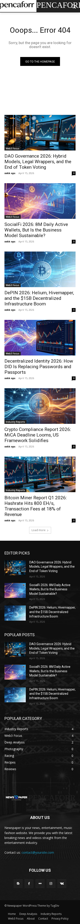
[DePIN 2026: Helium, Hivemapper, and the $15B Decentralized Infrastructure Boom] (40, 269)
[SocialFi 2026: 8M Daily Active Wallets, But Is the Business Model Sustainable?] (40, 201)
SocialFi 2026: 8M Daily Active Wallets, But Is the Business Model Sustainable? (36, 230)
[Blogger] (18, 883)
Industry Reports (15, 421)
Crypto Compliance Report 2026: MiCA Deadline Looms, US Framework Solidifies (37, 435)
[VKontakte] (62, 883)
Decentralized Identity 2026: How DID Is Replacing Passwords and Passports (38, 366)
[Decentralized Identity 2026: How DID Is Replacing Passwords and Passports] (40, 337)
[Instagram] (51, 883)
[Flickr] (40, 883)
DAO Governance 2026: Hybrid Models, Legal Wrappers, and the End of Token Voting (37, 161)
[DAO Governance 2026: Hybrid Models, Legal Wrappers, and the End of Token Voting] (40, 132)
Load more (39, 530)
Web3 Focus (12, 148)
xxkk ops (9, 173)
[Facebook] (29, 883)
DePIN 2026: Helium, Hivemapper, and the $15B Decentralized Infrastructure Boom (39, 298)
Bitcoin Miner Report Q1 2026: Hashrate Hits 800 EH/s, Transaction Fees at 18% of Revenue (35, 506)
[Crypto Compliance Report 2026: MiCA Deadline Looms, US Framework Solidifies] (40, 406)
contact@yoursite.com (38, 852)
